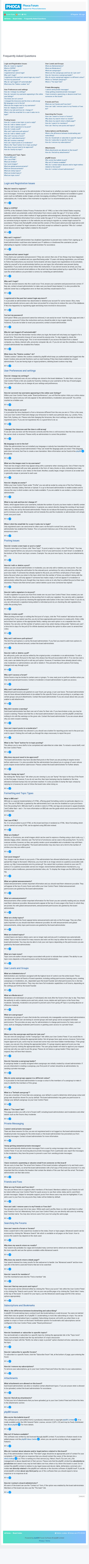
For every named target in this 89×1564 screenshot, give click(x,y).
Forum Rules (10, 14)
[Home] (13, 6)
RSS (19, 14)
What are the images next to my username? (19, 105)
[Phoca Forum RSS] (16, 14)
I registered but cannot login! (14, 73)
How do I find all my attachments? (57, 152)
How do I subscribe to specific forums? (59, 140)
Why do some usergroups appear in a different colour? (64, 77)
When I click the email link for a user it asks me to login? (22, 113)
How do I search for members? (56, 123)
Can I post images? (11, 164)
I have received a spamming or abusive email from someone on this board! (63, 95)
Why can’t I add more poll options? (16, 131)
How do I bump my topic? (13, 149)
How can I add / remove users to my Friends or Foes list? (64, 107)
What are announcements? (13, 168)
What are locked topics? (12, 173)
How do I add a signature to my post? (17, 127)
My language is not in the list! (14, 103)
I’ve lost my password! (12, 80)
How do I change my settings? (15, 92)
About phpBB (12, 1425)
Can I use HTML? (10, 159)
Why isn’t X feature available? (55, 162)
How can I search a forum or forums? (59, 116)
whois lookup (9, 1459)
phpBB (78, 451)
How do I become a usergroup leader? (59, 75)
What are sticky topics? (12, 171)
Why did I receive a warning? (14, 140)
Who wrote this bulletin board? (56, 160)
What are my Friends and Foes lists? (58, 104)
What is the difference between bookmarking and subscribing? (62, 134)
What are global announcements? (16, 166)
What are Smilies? (10, 162)
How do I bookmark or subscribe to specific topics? (63, 138)
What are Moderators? (53, 68)
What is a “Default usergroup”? (56, 80)
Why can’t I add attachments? (14, 138)
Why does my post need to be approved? (18, 147)
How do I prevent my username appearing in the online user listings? (23, 95)
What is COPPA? (10, 68)
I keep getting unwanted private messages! (60, 92)
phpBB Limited (68, 1420)
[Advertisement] (44, 37)
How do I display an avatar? (14, 108)
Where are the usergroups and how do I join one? (62, 73)
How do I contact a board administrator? (59, 169)
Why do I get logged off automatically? (18, 82)
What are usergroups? (53, 71)
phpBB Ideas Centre (29, 1439)
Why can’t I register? (11, 71)
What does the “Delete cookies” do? (17, 84)
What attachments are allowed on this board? (61, 150)
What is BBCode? (10, 157)
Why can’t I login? (10, 75)
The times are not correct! (13, 99)
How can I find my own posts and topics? (60, 126)
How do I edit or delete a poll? (14, 134)
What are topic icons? (12, 175)
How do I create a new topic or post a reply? (20, 122)
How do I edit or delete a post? (15, 125)
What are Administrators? (54, 66)
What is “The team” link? (53, 82)
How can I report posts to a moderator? (18, 143)
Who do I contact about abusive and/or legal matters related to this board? (64, 166)
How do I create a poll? (12, 129)
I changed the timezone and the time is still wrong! (22, 101)
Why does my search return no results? (59, 119)
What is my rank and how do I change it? (18, 110)
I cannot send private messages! (57, 90)
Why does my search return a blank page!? (60, 121)
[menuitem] (23, 14)
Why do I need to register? (13, 66)
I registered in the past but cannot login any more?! (22, 77)
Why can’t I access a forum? (14, 136)
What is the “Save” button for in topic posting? (20, 145)
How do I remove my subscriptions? (58, 142)
